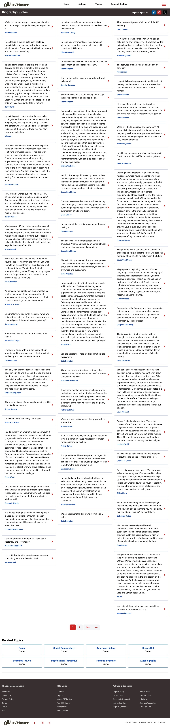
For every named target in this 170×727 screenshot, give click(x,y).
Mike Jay (8, 136)
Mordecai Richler (124, 613)
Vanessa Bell (10, 562)
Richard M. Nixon (12, 422)
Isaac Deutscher (123, 360)
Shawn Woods (123, 94)
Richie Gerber (66, 446)
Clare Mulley (66, 214)
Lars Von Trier (145, 706)
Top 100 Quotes (63, 703)
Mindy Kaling (145, 695)
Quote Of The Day (64, 699)
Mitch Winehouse (68, 166)
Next (88, 627)
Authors (82, 4)
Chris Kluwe (117, 695)
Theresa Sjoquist (124, 55)
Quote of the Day (119, 4)
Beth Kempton (11, 32)
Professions (62, 706)
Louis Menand (123, 412)
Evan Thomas (122, 29)
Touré (119, 596)
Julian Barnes (10, 216)
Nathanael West (67, 410)
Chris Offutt (10, 477)
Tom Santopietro (12, 184)
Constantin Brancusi (121, 699)
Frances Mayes (123, 240)
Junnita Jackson (68, 85)
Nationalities (62, 710)
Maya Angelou (67, 273)
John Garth (9, 107)
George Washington (148, 703)
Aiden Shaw (122, 493)
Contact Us (6, 695)
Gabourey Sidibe (124, 516)
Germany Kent (123, 117)
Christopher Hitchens (14, 529)
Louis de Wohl (123, 444)
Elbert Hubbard (67, 52)
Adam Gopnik (10, 249)
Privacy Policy (8, 699)
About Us (6, 691)
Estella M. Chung (68, 32)
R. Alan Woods (123, 298)
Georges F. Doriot (68, 469)
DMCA (4, 706)
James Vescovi (11, 324)
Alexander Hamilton (69, 380)
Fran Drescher (11, 281)
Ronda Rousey (11, 409)
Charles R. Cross (124, 460)
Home (66, 4)
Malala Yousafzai (68, 504)
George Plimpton (124, 163)
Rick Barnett (122, 72)
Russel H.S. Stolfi (12, 304)
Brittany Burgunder (13, 392)
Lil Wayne (144, 699)
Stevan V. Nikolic (12, 503)
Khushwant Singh (12, 340)
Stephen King (118, 691)
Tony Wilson (66, 344)
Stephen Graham (120, 706)
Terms (4, 703)
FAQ (3, 710)
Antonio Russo (67, 426)
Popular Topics (139, 12)
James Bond (145, 691)
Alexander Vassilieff (13, 545)
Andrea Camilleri (119, 703)
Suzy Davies (122, 545)
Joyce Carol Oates (12, 55)
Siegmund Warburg (125, 324)
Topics (98, 4)
